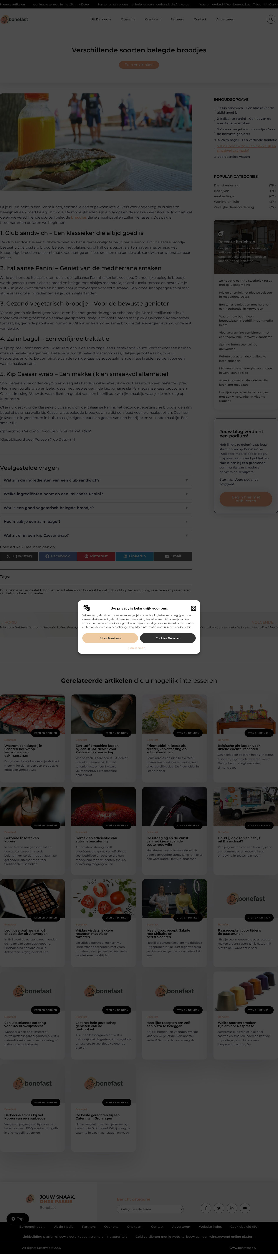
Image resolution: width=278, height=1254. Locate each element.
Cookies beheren (168, 638)
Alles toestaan (110, 638)
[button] (193, 608)
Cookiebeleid (136, 647)
